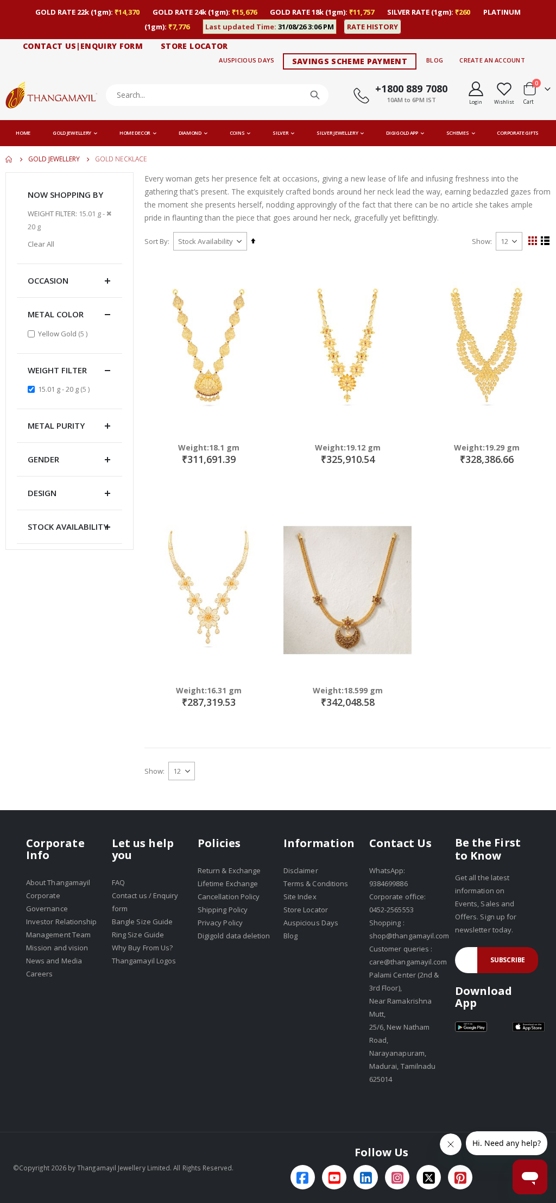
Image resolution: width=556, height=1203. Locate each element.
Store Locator (305, 909)
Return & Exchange (229, 870)
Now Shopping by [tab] (65, 194)
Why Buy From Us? (142, 948)
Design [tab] (42, 492)
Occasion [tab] (48, 280)
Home (9, 159)
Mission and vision (57, 948)
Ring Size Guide (138, 934)
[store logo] (51, 95)
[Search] (314, 95)
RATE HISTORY (372, 27)
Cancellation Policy (229, 896)
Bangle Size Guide (142, 921)
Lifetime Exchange (228, 883)
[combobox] (217, 95)
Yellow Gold (64, 333)
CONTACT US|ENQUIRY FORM (83, 46)
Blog (434, 60)
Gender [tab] (43, 459)
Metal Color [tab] (56, 314)
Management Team (58, 934)
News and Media (54, 961)
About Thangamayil (58, 882)
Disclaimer (300, 870)
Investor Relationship (61, 921)
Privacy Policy (220, 923)
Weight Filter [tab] (57, 370)
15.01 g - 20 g (65, 389)
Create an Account (492, 60)
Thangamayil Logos (144, 961)
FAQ (118, 882)
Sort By (156, 241)
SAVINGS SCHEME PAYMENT (350, 61)
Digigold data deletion (234, 936)
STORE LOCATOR (194, 46)
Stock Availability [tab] (68, 526)
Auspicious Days (246, 60)
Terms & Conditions (315, 883)
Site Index (300, 896)
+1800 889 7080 (411, 88)
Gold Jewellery (54, 159)
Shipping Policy (223, 909)
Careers (39, 974)
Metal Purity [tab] (56, 425)
